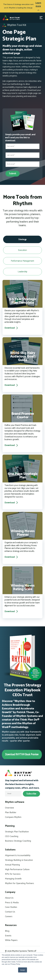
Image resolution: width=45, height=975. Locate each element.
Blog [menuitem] (7, 931)
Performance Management (22, 261)
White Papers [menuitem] (11, 940)
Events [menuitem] (8, 935)
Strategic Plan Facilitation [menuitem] (17, 831)
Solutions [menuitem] (10, 850)
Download (9, 328)
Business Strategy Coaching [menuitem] (18, 841)
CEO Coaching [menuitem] (11, 836)
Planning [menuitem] (10, 826)
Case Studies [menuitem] (11, 907)
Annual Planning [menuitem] (12, 864)
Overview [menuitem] (9, 807)
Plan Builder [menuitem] (10, 812)
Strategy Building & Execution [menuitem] (19, 860)
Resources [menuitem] (11, 925)
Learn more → (38, 6)
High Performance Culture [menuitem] (17, 869)
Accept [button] (22, 970)
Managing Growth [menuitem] (13, 878)
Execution (22, 250)
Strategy (22, 239)
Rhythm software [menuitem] (14, 802)
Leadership (22, 271)
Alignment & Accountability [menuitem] (17, 855)
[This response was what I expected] (22, 101)
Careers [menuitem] (8, 916)
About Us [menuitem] (9, 898)
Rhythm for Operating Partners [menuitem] (19, 883)
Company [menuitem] (10, 892)
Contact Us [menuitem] (10, 911)
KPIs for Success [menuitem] (12, 874)
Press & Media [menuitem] (12, 902)
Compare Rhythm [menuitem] (13, 817)
